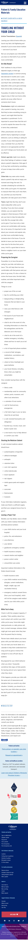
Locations (4, 854)
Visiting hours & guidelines (7, 856)
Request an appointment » (14, 755)
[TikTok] (23, 920)
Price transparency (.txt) (7, 846)
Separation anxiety (7, 74)
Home (3, 926)
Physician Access (5, 870)
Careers (3, 891)
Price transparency (5, 843)
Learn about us (5, 884)
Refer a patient (5, 876)
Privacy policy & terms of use (12, 926)
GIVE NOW (13, 914)
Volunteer (4, 901)
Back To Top (8, 706)
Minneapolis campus (6, 860)
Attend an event (5, 903)
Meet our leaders (5, 886)
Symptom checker (5, 837)
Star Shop (4, 907)
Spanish (18, 36)
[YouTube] (18, 920)
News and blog (5, 889)
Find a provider (5, 841)
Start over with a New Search (11, 19)
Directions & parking (6, 858)
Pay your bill (4, 839)
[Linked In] (9, 920)
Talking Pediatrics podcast (7, 874)
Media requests (5, 893)
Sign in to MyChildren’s (7, 835)
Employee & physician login (8, 872)
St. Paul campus (5, 862)
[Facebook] (4, 920)
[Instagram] (14, 920)
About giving (4, 905)
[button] (25, 3)
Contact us (23, 926)
